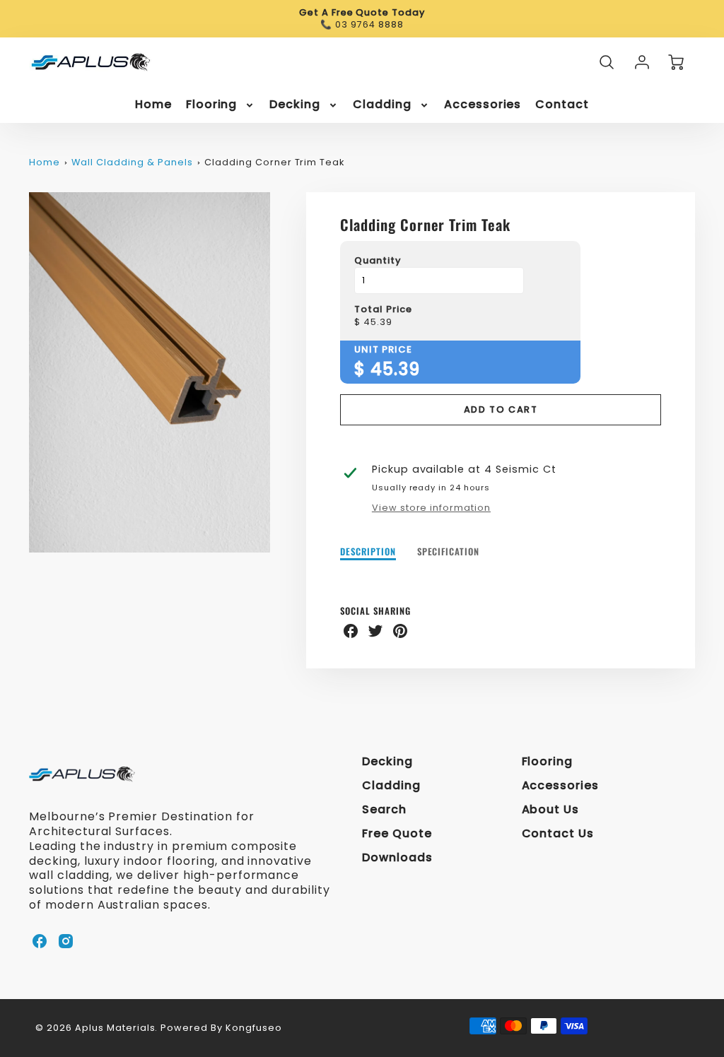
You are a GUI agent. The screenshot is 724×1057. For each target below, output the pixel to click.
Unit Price (383, 350)
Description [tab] (368, 552)
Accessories (483, 105)
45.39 (377, 323)
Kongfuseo (254, 1028)
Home (153, 105)
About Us (551, 809)
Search (384, 809)
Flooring (212, 105)
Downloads (397, 857)
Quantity (378, 261)
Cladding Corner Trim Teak (274, 162)
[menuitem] (153, 105)
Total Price (383, 310)
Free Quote (397, 833)
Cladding (382, 105)
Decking (294, 105)
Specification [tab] (448, 552)
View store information (431, 508)
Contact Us (558, 833)
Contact (562, 105)
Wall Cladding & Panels (131, 162)
